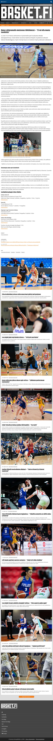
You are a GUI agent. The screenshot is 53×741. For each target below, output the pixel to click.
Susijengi (4, 714)
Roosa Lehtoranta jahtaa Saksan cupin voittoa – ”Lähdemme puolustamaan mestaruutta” (23, 381)
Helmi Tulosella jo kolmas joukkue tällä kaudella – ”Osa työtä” (19, 425)
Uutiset (35, 22)
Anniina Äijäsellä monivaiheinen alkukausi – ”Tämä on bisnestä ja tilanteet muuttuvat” (23, 470)
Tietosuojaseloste (40, 739)
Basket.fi (3, 25)
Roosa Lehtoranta (4, 234)
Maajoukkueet (15, 22)
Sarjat (7, 22)
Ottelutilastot (4, 199)
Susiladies (13, 252)
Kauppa (5, 733)
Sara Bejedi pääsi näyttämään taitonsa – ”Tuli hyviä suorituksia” (20, 337)
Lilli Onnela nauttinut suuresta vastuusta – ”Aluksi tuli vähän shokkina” (22, 560)
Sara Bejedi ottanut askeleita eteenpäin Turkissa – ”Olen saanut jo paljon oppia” (24, 603)
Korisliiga (4, 719)
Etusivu (2, 22)
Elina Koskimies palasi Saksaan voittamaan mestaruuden (18, 689)
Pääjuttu (22, 252)
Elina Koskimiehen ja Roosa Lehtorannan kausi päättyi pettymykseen (21, 294)
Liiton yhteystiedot (30, 739)
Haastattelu (18, 252)
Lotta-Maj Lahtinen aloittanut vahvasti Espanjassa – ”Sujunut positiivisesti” (23, 646)
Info (30, 22)
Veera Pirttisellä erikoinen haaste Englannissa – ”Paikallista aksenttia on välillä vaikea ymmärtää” (26, 515)
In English (4, 728)
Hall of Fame (5, 726)
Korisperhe (23, 22)
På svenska (4, 731)
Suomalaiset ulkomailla (5, 252)
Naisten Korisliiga (6, 721)
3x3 (2, 724)
